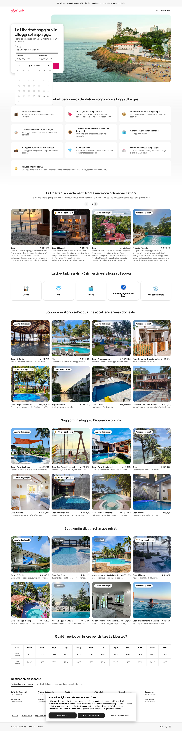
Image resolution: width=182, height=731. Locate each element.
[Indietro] (86, 204)
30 (48, 96)
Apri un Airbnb (163, 10)
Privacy (31, 727)
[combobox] (37, 49)
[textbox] (26, 58)
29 (44, 96)
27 (34, 96)
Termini (40, 727)
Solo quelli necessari (91, 715)
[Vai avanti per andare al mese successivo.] (48, 65)
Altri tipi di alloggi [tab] (44, 684)
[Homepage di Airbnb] (17, 10)
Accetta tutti (62, 715)
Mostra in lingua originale (115, 3)
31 (19, 101)
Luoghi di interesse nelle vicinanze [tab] (69, 684)
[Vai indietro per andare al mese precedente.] (19, 65)
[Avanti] (96, 204)
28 (39, 96)
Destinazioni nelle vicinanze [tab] (22, 684)
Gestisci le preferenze (119, 715)
